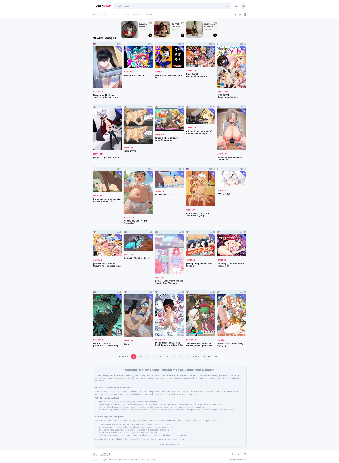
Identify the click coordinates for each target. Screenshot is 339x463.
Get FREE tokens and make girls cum (176, 25)
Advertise (133, 459)
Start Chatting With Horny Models (210, 25)
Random (96, 14)
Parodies (115, 14)
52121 (207, 356)
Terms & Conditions (117, 459)
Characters (137, 14)
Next (217, 356)
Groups (149, 14)
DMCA (142, 459)
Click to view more (168, 444)
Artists (126, 14)
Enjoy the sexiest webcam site (144, 25)
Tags (106, 14)
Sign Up (96, 459)
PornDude (152, 459)
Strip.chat (142, 29)
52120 (196, 356)
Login (104, 459)
